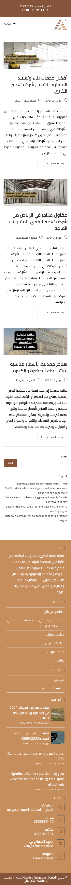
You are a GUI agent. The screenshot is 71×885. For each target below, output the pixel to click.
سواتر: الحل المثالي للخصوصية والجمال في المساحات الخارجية (35, 623)
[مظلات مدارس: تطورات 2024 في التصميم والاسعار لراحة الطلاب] (57, 714)
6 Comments (26, 723)
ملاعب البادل (55, 652)
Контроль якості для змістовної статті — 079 (42, 483)
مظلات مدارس (54, 643)
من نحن (59, 679)
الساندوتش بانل (54, 611)
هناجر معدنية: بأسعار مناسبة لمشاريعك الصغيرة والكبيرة (38, 367)
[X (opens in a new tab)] (47, 10)
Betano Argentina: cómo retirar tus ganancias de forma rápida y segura (36, 508)
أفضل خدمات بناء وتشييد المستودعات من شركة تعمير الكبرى (39, 84)
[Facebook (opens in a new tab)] (42, 10)
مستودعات (30, 100)
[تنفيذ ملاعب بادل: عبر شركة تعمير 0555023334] (57, 737)
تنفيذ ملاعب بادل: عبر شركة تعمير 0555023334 (30, 735)
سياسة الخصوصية (52, 688)
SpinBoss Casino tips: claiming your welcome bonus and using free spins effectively (36, 490)
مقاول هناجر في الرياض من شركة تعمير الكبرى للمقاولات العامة (38, 222)
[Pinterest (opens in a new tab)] (37, 10)
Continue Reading (50, 162)
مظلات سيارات (55, 634)
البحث (64, 456)
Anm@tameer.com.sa (39, 846)
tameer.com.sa (43, 858)
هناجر (18, 100)
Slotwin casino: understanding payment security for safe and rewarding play (36, 499)
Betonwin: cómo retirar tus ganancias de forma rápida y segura (36, 518)
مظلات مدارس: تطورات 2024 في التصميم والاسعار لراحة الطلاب (29, 712)
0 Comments (27, 743)
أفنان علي (30, 880)
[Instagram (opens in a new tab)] (33, 10)
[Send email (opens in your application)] (23, 10)
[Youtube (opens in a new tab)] (28, 10)
